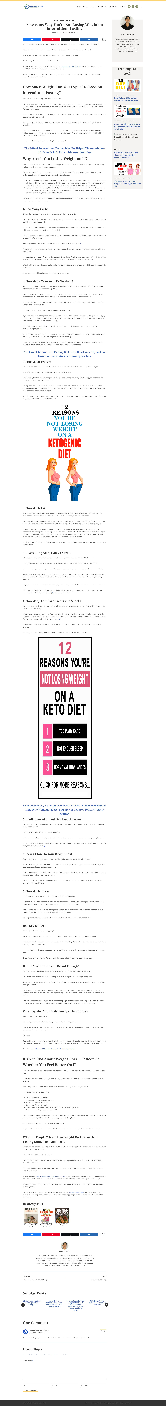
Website (84, 1385)
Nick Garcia (58, 32)
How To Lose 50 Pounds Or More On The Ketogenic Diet (53, 1049)
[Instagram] (136, 6)
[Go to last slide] (23, 1305)
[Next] (106, 1305)
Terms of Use (99, 1403)
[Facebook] (129, 6)
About (122, 6)
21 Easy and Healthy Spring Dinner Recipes (32, 1302)
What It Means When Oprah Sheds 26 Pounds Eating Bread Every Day (126, 155)
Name (26, 1385)
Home (79, 6)
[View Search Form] (141, 6)
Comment (28, 1361)
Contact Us (128, 1403)
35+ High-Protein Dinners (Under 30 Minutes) (97, 1302)
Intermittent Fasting (68, 21)
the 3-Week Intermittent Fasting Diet (51, 1176)
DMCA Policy (108, 1403)
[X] (133, 6)
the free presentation (76, 1192)
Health (55, 21)
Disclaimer (116, 1403)
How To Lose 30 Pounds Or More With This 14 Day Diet (126, 99)
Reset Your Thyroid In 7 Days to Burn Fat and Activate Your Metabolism (127, 126)
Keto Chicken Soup (99, 1278)
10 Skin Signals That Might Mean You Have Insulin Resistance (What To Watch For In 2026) (76, 1305)
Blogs (122, 1403)
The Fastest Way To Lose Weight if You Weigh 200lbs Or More (127, 183)
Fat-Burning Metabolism (124, 95)
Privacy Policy (89, 1403)
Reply (103, 1331)
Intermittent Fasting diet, (71, 66)
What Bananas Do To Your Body (35, 1278)
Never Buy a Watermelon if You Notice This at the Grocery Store (54, 1303)
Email (55, 1385)
